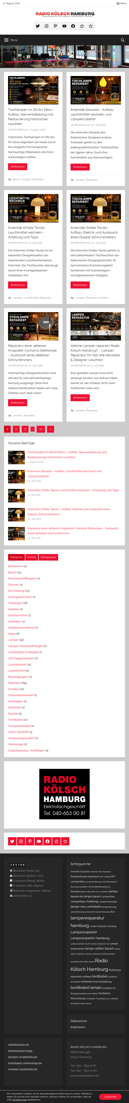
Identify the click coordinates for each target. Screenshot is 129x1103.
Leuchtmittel (31, 297)
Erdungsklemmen (20, 597)
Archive (31, 557)
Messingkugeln (18, 676)
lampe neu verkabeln (86, 906)
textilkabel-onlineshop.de (25, 1063)
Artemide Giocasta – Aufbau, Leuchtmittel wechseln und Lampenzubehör (92, 114)
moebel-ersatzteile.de (22, 1069)
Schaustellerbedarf (20, 695)
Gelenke (13, 609)
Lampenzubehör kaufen (81, 944)
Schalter (103, 297)
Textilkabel (15, 719)
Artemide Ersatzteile (80, 871)
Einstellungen (20, 1099)
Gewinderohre (17, 615)
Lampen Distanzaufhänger (25, 646)
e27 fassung (108, 881)
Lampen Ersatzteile (108, 901)
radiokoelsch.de (18, 1044)
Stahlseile (14, 707)
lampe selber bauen (99, 948)
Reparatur (38, 179)
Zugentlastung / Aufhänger (26, 750)
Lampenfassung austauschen (83, 912)
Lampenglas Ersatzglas (23, 652)
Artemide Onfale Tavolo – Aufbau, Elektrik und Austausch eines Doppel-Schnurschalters (94, 232)
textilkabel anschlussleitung (96, 981)
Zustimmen (110, 1096)
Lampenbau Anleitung (84, 901)
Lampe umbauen (92, 954)
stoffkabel (87, 976)
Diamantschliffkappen (22, 578)
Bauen (16, 179)
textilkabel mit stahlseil (88, 994)
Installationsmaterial (21, 627)
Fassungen (15, 603)
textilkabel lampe (86, 987)
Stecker (13, 713)
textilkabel (99, 976)
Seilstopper (15, 701)
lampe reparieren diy (100, 944)
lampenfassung (109, 907)
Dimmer (13, 584)
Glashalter (15, 621)
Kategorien (16, 557)
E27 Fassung (16, 590)
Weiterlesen (18, 166)
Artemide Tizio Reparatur (100, 872)
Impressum (78, 1027)
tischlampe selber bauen (81, 1003)
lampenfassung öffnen (105, 912)
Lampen (26, 179)
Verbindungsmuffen (21, 738)
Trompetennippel (19, 726)
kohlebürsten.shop (20, 1051)
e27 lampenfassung (97, 886)
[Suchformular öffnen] (123, 40)
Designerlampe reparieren (85, 876)
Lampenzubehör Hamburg (90, 938)
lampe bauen (92, 896)
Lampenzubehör (84, 932)
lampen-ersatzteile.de (22, 1057)
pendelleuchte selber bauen (82, 962)
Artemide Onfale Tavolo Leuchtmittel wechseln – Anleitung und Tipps (26, 232)
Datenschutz (79, 1021)
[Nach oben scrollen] (122, 1096)
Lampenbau (108, 896)
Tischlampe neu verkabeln (107, 999)
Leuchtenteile (17, 664)
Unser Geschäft (18, 732)
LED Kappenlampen (21, 658)
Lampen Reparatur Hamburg (103, 926)
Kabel (11, 633)
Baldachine (15, 566)
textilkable (90, 999)
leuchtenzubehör (108, 954)
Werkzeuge (15, 744)
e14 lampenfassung (93, 882)
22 (40, 429)
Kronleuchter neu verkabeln (96, 892)
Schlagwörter (48, 557)
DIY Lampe (105, 876)
